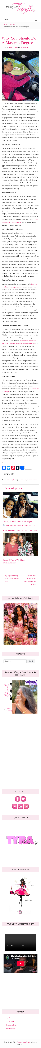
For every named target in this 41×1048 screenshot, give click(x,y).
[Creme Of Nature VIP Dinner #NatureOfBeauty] (20, 544)
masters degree (32, 480)
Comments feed (11, 1025)
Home (5, 24)
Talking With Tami (23, 1042)
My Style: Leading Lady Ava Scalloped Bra (12, 578)
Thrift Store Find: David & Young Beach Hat (20, 530)
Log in (8, 1018)
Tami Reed (24, 47)
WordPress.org (10, 1028)
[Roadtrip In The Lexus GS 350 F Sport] (20, 505)
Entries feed (10, 1021)
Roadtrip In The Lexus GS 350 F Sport (17, 522)
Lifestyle (12, 24)
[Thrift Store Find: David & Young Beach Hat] (19, 525)
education (23, 480)
